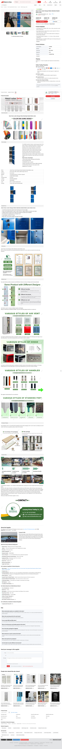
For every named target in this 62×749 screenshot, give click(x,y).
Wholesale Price (37, 742)
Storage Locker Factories (38, 732)
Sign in (60, 2)
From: (5, 652)
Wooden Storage (4, 732)
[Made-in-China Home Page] (6, 2)
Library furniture (3, 717)
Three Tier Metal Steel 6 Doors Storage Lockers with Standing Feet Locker (6, 704)
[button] (50, 2)
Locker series (18, 714)
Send (8, 666)
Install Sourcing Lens (25, 739)
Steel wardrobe (33, 717)
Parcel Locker (20, 568)
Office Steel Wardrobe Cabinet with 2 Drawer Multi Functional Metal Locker (55, 704)
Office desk (47, 716)
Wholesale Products (31, 742)
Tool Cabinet (33, 716)
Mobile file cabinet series (49, 714)
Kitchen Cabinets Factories (28, 732)
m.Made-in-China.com (33, 743)
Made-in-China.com (26, 743)
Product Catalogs (14, 712)
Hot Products (11, 742)
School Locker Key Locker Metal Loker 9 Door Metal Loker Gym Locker (55, 686)
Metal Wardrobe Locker (5, 734)
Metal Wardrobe (33, 568)
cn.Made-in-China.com (40, 743)
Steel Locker (10, 568)
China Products (16, 742)
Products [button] (16, 1)
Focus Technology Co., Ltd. (24, 745)
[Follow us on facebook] (53, 739)
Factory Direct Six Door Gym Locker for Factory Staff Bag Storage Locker (31, 704)
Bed (46, 717)
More (2, 736)
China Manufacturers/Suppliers (23, 742)
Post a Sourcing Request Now (28, 666)
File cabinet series (3, 714)
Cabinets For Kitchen (19, 732)
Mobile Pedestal (38, 568)
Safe (17, 568)
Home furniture (18, 717)
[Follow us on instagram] (56, 739)
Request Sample (52, 23)
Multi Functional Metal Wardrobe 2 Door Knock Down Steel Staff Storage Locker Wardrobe (31, 686)
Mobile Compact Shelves (6, 569)
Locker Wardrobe (55, 732)
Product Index (47, 742)
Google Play (9, 739)
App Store (3, 739)
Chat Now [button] (55, 21)
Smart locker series (4, 716)
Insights (51, 742)
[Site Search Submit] (39, 2)
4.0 (49, 93)
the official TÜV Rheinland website (29, 529)
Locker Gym (12, 734)
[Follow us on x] (54, 739)
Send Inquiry (42, 21)
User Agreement (36, 745)
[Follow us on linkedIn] (60, 739)
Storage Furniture (11, 732)
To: (5, 655)
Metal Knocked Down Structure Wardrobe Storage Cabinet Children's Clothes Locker (42, 704)
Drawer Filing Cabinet (26, 568)
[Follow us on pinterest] (59, 739)
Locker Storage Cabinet (47, 732)
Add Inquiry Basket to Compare (18, 36)
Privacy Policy (46, 745)
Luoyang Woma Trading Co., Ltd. (43, 13)
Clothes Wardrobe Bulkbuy (20, 734)
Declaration (41, 745)
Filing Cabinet (14, 568)
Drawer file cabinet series (34, 714)
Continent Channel (42, 742)
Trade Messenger (16, 739)
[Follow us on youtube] (57, 739)
